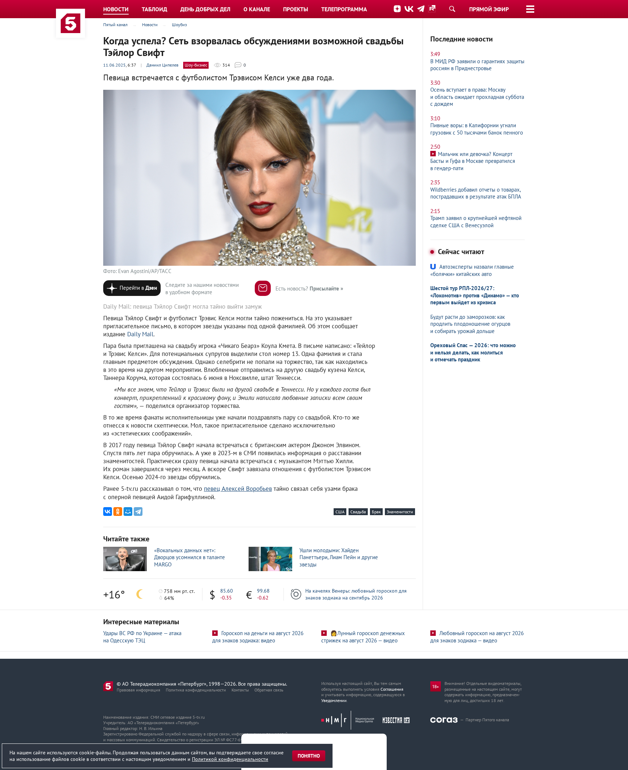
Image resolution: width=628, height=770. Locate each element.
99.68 (263, 590)
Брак (376, 511)
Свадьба (358, 511)
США (340, 511)
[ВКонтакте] (107, 511)
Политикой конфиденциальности (230, 759)
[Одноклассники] (117, 511)
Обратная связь (268, 690)
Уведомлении (334, 700)
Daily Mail (140, 334)
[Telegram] (138, 511)
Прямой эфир (489, 9)
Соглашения (392, 689)
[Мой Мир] (128, 511)
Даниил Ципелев (162, 65)
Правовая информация (138, 690)
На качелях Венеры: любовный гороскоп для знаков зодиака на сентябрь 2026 (356, 594)
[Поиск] (452, 8)
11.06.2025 (114, 65)
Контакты (240, 690)
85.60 (226, 590)
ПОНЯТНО (309, 756)
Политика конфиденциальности (196, 690)
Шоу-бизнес (196, 65)
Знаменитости (400, 511)
